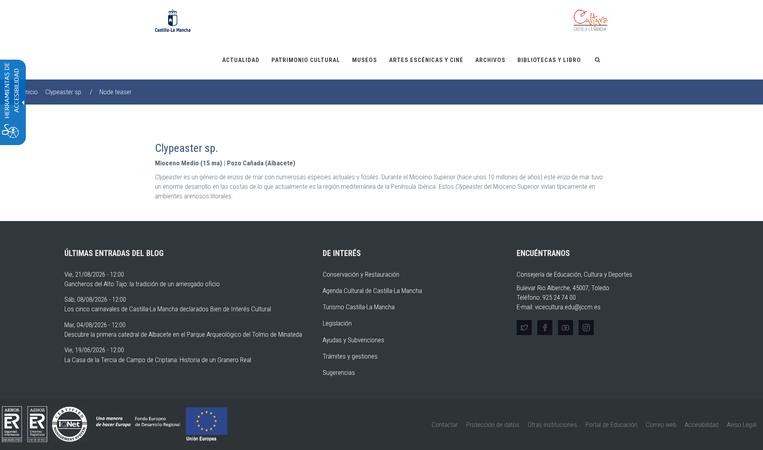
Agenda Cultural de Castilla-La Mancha (372, 291)
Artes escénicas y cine (426, 60)
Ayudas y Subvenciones (353, 340)
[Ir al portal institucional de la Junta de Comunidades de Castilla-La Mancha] (172, 20)
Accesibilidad (701, 425)
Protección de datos (492, 425)
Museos (364, 60)
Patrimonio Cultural (305, 60)
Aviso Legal (741, 425)
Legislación (337, 323)
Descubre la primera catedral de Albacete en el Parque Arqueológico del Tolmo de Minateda (183, 334)
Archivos (490, 60)
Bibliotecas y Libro (549, 60)
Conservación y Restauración (361, 274)
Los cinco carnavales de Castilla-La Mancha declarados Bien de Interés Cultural (167, 309)
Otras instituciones (552, 425)
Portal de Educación (611, 425)
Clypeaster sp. (64, 92)
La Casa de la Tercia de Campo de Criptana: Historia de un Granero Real (157, 360)
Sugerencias (339, 372)
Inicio (30, 92)
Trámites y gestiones (350, 356)
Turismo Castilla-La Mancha (359, 307)
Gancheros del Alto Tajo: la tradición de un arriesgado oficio (142, 284)
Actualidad (240, 60)
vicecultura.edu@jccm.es (567, 307)
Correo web (661, 425)
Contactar (445, 425)
